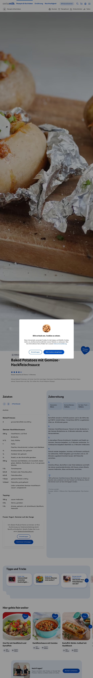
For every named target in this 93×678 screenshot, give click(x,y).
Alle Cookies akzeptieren (54, 352)
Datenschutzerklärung (60, 343)
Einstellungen (35, 352)
